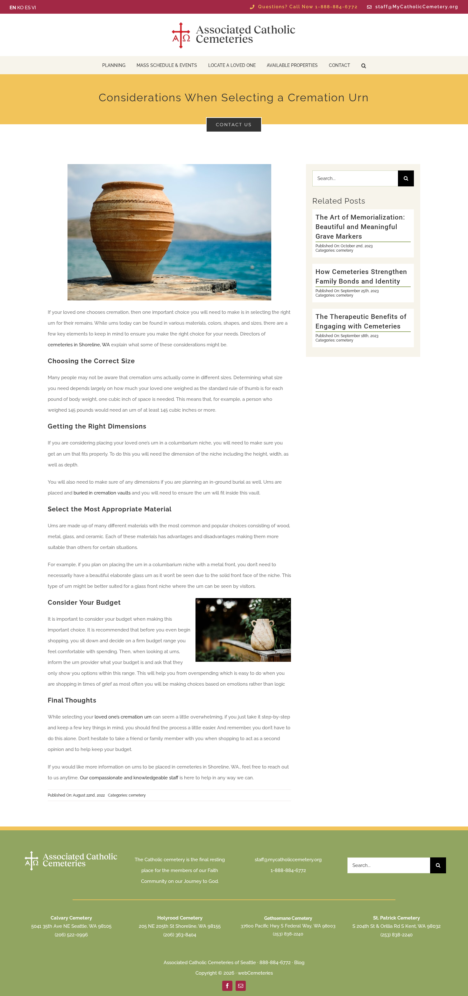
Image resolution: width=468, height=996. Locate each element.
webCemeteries (255, 973)
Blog (299, 962)
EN (13, 8)
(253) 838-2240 (288, 933)
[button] (363, 65)
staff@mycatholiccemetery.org (288, 859)
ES (28, 8)
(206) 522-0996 (71, 935)
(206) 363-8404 (179, 935)
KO (20, 8)
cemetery (137, 795)
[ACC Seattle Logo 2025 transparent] (234, 22)
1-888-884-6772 (288, 870)
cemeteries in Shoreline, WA (79, 345)
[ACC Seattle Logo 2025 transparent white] (71, 852)
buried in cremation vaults (102, 493)
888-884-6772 (275, 962)
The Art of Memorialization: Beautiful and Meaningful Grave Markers (360, 227)
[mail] (241, 986)
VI (34, 8)
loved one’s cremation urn (123, 717)
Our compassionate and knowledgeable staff (129, 778)
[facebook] (227, 986)
